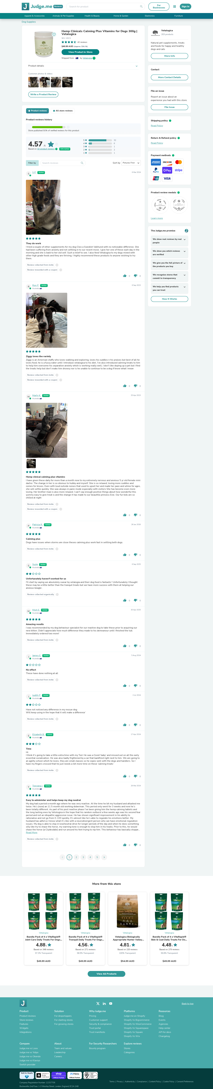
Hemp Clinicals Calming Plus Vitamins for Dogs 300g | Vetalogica (99, 33)
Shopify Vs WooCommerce (137, 1024)
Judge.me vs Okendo (30, 1056)
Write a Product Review (43, 94)
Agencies (163, 1024)
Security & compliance (100, 1024)
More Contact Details (169, 77)
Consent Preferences (184, 1081)
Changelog (164, 1036)
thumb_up (124, 275)
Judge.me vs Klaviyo (30, 1060)
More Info (169, 56)
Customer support (98, 1020)
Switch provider (27, 1064)
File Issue (169, 107)
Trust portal (95, 1028)
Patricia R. (37, 524)
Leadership (59, 1052)
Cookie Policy (168, 1081)
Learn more (157, 218)
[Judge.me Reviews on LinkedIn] (104, 1003)
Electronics (150, 15)
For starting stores (63, 1020)
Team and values (63, 1048)
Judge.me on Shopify (134, 1016)
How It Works (169, 299)
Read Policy (157, 125)
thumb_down (135, 275)
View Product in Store (80, 52)
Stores (127, 1048)
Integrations (26, 1032)
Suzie (35, 564)
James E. (36, 655)
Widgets (24, 1028)
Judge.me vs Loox (29, 1048)
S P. (34, 172)
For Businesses (159, 6)
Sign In (185, 6)
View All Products (106, 973)
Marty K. (36, 395)
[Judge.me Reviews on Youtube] (110, 1003)
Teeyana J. (37, 785)
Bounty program (97, 1048)
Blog (161, 1016)
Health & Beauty (92, 15)
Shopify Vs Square (133, 1032)
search (141, 6)
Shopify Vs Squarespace (136, 1028)
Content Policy (155, 1081)
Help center (164, 1028)
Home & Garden (121, 15)
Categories (129, 1052)
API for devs (165, 1032)
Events (162, 1020)
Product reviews (28, 1016)
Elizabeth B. (38, 734)
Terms (111, 1081)
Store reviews (26, 1020)
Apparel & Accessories (34, 15)
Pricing (92, 1016)
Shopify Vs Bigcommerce (136, 1020)
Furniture (178, 15)
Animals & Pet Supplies (63, 15)
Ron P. (35, 285)
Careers (58, 1056)
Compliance (142, 1081)
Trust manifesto (97, 1032)
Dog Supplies (29, 21)
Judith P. (36, 695)
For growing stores (63, 1024)
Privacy (120, 1081)
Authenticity (130, 1081)
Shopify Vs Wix (132, 1036)
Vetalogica (87, 58)
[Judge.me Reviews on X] (98, 1003)
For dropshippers (63, 1016)
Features (24, 1024)
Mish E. (36, 610)
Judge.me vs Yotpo (29, 1052)
